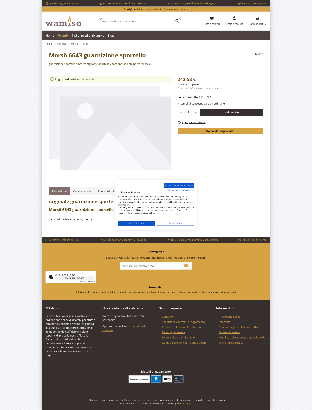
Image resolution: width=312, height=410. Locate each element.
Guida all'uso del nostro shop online (184, 342)
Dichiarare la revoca (231, 342)
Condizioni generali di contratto (238, 327)
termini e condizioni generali (220, 292)
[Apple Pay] (167, 379)
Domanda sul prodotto (220, 131)
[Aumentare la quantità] (195, 112)
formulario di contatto (176, 9)
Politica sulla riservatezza (180, 190)
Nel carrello (232, 112)
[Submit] (186, 266)
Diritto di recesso (229, 332)
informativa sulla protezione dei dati (155, 292)
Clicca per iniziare (74, 277)
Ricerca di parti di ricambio (178, 337)
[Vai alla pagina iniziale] (63, 21)
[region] (110, 123)
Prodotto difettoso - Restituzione (182, 327)
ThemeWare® (184, 403)
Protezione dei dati (230, 316)
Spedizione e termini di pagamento (183, 322)
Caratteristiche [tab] (82, 191)
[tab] (59, 191)
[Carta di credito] (178, 379)
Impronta (224, 322)
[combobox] (137, 21)
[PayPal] (156, 379)
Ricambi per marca (173, 332)
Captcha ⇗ (87, 281)
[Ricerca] (177, 21)
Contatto (167, 316)
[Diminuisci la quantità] (181, 112)
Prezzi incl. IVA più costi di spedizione (198, 88)
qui (154, 213)
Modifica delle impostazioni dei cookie (242, 337)
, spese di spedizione (143, 400)
